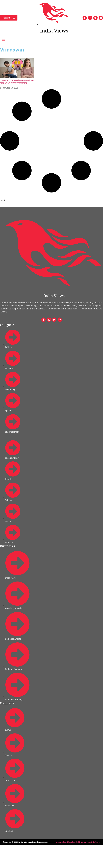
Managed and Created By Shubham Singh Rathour (78, 842)
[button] (3, 40)
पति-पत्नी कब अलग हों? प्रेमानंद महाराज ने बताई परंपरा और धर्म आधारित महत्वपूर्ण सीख (17, 81)
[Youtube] (101, 18)
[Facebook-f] (85, 18)
